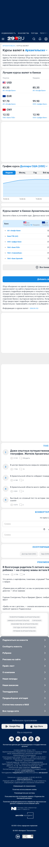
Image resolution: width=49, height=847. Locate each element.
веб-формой (43, 773)
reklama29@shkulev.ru (24, 779)
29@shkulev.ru (36, 767)
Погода (34, 33)
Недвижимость (9, 33)
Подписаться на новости (15, 640)
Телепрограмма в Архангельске (25, 617)
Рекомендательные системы (24, 793)
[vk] (17, 738)
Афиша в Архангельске (18, 620)
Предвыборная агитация (15, 698)
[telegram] (11, 738)
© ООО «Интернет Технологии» (24, 830)
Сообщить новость (12, 646)
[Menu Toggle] (3, 38)
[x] (37, 738)
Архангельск (9, 46)
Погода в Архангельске (24, 627)
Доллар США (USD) (29, 554)
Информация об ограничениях (24, 786)
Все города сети (11, 711)
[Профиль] (46, 38)
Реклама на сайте (11, 659)
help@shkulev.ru (17, 773)
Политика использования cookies (24, 789)
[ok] (24, 738)
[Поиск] (34, 38)
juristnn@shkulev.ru (28, 771)
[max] (31, 738)
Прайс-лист (8, 666)
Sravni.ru (34, 308)
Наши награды (10, 679)
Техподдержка (10, 691)
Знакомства (23, 33)
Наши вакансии (10, 685)
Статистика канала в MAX (16, 704)
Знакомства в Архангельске (24, 624)
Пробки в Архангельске (24, 631)
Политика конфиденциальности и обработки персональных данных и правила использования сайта (24, 802)
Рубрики (7, 653)
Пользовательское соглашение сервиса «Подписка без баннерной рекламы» (24, 797)
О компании (9, 672)
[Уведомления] (40, 38)
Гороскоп (36, 620)
